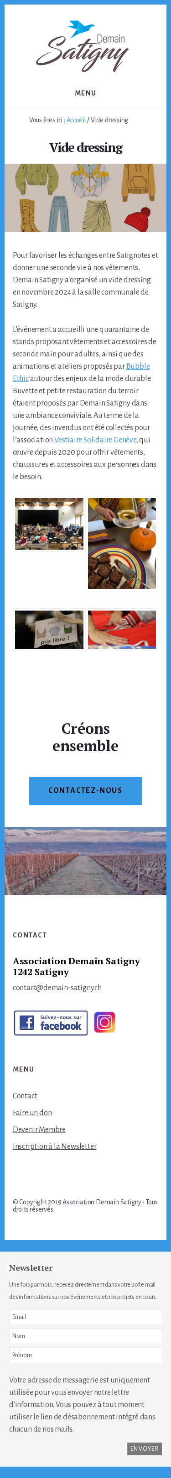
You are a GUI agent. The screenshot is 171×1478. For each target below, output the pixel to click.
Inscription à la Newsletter (55, 1146)
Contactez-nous (85, 791)
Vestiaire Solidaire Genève (95, 440)
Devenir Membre (39, 1130)
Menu (86, 93)
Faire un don (32, 1113)
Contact (25, 1096)
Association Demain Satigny (101, 1202)
